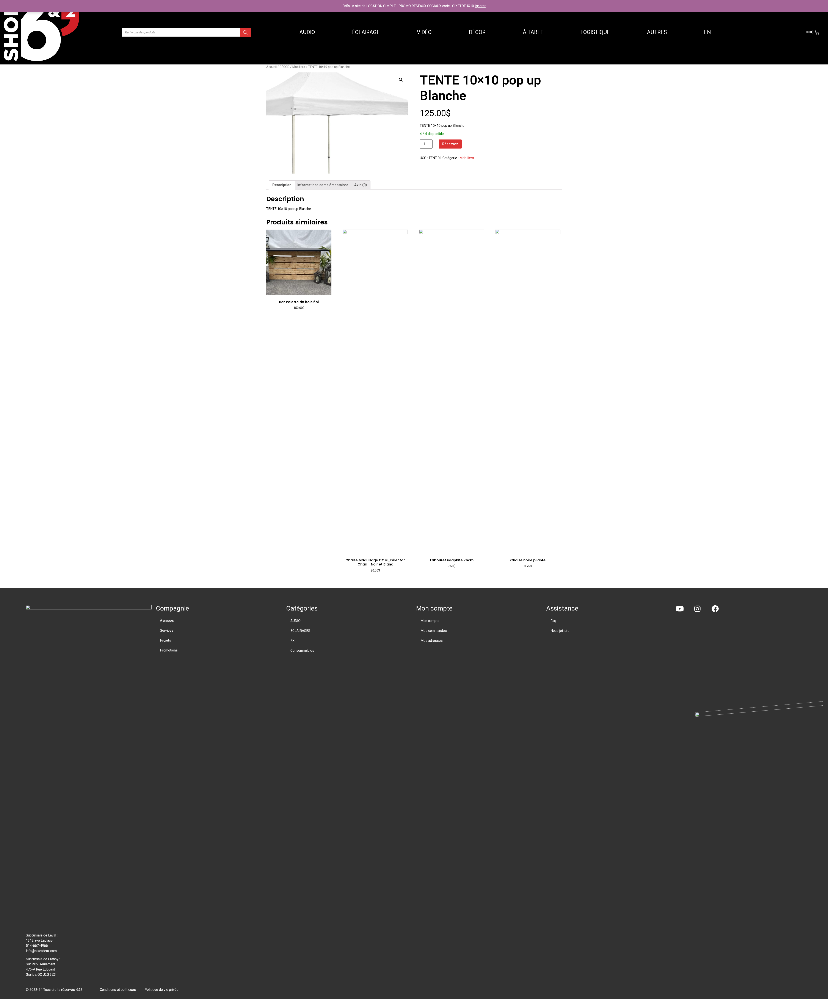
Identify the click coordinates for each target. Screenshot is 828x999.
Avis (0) (360, 185)
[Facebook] (715, 608)
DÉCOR (477, 32)
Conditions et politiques (118, 990)
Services (166, 630)
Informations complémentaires (322, 185)
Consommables (302, 650)
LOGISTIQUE (595, 32)
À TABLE (533, 32)
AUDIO (307, 32)
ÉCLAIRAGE (366, 32)
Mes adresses (431, 641)
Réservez (450, 144)
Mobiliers (298, 67)
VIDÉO (424, 32)
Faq (553, 621)
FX (292, 641)
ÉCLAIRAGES (300, 631)
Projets (165, 640)
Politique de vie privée (161, 990)
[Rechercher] (245, 32)
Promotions (169, 650)
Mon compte (429, 621)
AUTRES (657, 32)
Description (281, 185)
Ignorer (480, 6)
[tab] (282, 184)
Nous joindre (559, 631)
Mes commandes (433, 631)
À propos (167, 621)
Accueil (271, 67)
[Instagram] (697, 608)
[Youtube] (679, 608)
